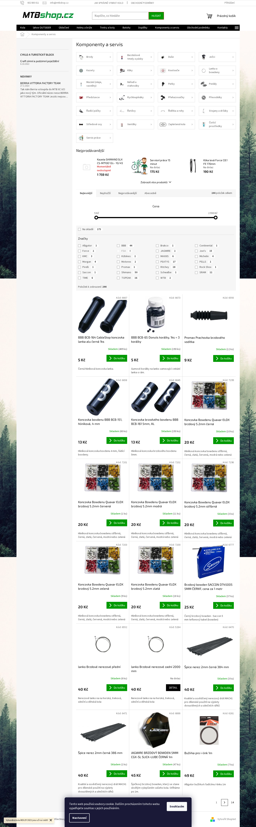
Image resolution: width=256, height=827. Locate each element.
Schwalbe (168, 272)
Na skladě (91, 229)
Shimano (129, 272)
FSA (126, 251)
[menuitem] (22, 28)
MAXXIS (167, 256)
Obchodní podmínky (142, 3)
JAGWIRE (167, 251)
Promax (128, 267)
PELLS (205, 262)
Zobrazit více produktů (154, 182)
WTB (165, 278)
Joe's (206, 251)
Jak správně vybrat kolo (108, 3)
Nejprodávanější (127, 193)
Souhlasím (177, 806)
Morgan (89, 262)
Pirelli (88, 267)
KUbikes (128, 256)
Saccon (89, 272)
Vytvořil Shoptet (227, 819)
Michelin (207, 256)
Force (88, 251)
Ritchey (167, 267)
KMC (87, 256)
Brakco (166, 246)
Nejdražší (105, 193)
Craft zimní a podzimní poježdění (39, 61)
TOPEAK (129, 278)
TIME (87, 278)
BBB (126, 246)
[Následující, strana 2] (224, 802)
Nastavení (79, 818)
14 (232, 802)
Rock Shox (208, 267)
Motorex (128, 262)
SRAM (206, 272)
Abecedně (150, 193)
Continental (208, 246)
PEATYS (167, 262)
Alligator (89, 246)
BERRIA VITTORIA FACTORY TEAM (40, 83)
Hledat (156, 15)
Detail (173, 687)
